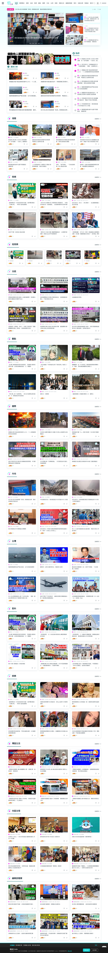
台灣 (52, 3)
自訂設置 (94, 950)
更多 (96, 945)
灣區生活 (61, 3)
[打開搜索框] (94, 3)
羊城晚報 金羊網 (27, 945)
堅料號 (92, 3)
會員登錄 (104, 3)
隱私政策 (70, 951)
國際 (43, 3)
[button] (12, 41)
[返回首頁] (10, 3)
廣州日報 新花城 (36, 945)
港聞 (27, 3)
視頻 (35, 3)
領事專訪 (21, 3)
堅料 (75, 3)
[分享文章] (61, 41)
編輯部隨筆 (69, 3)
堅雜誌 (87, 3)
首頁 (16, 3)
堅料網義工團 (19, 945)
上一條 (93, 9)
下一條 (99, 9)
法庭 (31, 3)
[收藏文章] (58, 41)
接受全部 (86, 950)
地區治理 (80, 3)
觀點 (39, 3)
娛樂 (56, 3)
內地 (48, 3)
